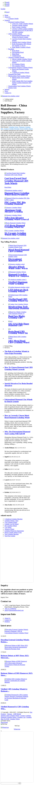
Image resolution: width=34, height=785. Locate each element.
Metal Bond (15, 54)
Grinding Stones (28, 129)
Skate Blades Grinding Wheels (21, 47)
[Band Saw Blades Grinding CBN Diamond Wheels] (18, 313)
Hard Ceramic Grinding (19, 27)
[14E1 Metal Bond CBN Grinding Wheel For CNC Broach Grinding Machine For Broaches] (18, 338)
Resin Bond (15, 50)
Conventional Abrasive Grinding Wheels (20, 67)
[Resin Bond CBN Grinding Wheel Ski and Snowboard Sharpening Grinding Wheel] (9, 329)
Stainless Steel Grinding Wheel (10, 715)
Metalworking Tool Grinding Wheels (19, 76)
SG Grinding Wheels (18, 64)
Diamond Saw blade (14, 74)
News (6, 91)
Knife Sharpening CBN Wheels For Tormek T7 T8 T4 (21, 44)
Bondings (11, 49)
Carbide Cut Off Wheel (12, 524)
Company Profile (13, 18)
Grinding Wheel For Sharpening (14, 531)
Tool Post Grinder (10, 536)
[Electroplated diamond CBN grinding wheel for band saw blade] (18, 256)
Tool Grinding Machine (12, 534)
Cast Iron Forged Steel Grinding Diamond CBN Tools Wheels (16, 181)
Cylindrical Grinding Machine (13, 519)
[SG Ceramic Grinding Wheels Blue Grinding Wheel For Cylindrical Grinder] (14, 230)
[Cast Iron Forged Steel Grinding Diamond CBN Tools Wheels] (17, 175)
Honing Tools (12, 88)
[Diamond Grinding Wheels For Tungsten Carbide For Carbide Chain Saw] (17, 272)
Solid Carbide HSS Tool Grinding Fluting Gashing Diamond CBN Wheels (22, 82)
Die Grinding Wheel (11, 526)
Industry (7, 89)
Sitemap (9, 714)
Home (6, 15)
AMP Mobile (17, 714)
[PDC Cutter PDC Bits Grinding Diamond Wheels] (17, 200)
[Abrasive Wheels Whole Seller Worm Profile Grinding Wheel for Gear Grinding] (16, 264)
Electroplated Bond (18, 52)
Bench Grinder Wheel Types (13, 532)
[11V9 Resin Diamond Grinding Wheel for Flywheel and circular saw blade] (15, 223)
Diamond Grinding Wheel (8, 717)
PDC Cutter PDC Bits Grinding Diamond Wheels (15, 204)
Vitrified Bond (16, 55)
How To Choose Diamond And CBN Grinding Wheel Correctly (19, 368)
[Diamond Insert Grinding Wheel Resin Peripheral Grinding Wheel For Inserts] (14, 190)
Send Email (4, 722)
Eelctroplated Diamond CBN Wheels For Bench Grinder (20, 36)
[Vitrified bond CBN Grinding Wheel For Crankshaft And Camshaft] (18, 296)
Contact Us (8, 93)
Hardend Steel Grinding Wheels (21, 42)
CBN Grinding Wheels (15, 34)
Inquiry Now (4, 597)
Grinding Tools (13, 127)
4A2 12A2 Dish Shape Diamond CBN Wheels (18, 325)
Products (7, 20)
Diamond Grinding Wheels (16, 22)
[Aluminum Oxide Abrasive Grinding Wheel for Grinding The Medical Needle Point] (13, 207)
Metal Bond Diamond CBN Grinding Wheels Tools (18, 251)
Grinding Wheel (14, 719)
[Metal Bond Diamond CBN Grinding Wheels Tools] (18, 247)
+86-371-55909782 (10, 608)
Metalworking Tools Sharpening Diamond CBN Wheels (18, 308)
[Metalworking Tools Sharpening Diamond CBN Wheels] (18, 304)
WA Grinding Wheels (18, 66)
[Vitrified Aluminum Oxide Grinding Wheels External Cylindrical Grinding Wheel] (17, 279)
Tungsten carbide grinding (20, 25)
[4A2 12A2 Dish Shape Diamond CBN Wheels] (10, 321)
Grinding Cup (21, 717)
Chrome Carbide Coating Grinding (22, 29)
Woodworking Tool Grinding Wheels (19, 86)
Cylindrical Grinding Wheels (20, 72)
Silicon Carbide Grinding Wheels (22, 59)
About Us (7, 17)
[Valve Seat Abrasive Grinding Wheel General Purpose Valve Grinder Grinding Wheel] (13, 215)
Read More (8, 187)
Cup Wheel (8, 527)
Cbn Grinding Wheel (11, 522)
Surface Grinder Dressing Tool (13, 129)
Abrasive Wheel (9, 529)
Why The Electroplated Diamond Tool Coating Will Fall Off (17, 433)
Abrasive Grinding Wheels (16, 57)
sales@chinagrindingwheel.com (14, 610)
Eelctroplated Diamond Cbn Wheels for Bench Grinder (18, 400)
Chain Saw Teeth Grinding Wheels (22, 23)
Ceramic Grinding (25, 715)
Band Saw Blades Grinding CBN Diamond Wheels (16, 318)
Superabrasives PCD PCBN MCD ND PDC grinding (22, 31)
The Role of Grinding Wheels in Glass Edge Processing (17, 352)
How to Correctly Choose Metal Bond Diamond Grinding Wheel (17, 417)
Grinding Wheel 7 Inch (11, 520)
